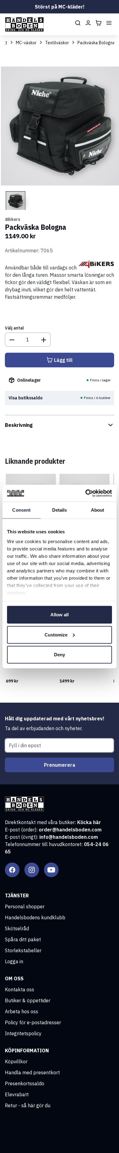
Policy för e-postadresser (33, 1022)
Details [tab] (59, 510)
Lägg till (63, 360)
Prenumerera (59, 765)
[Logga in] (88, 23)
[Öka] (43, 339)
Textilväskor (57, 42)
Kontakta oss (19, 989)
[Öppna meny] (109, 23)
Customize (56, 634)
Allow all (59, 614)
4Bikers (12, 219)
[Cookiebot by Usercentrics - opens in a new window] (85, 493)
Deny (59, 654)
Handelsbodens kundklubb (35, 917)
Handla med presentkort (32, 1072)
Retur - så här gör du (27, 1105)
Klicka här (89, 822)
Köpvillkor (16, 1061)
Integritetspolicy (23, 1033)
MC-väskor (26, 42)
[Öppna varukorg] (98, 23)
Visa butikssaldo (25, 398)
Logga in (14, 961)
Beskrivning (19, 425)
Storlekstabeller (23, 950)
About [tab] (97, 510)
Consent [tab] (21, 510)
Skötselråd (17, 928)
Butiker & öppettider (27, 1000)
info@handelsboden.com (68, 837)
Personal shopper (25, 906)
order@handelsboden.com (70, 830)
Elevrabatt (17, 1094)
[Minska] (12, 339)
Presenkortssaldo (24, 1083)
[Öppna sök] (78, 23)
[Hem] (24, 24)
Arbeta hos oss (21, 1011)
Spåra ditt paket (23, 939)
